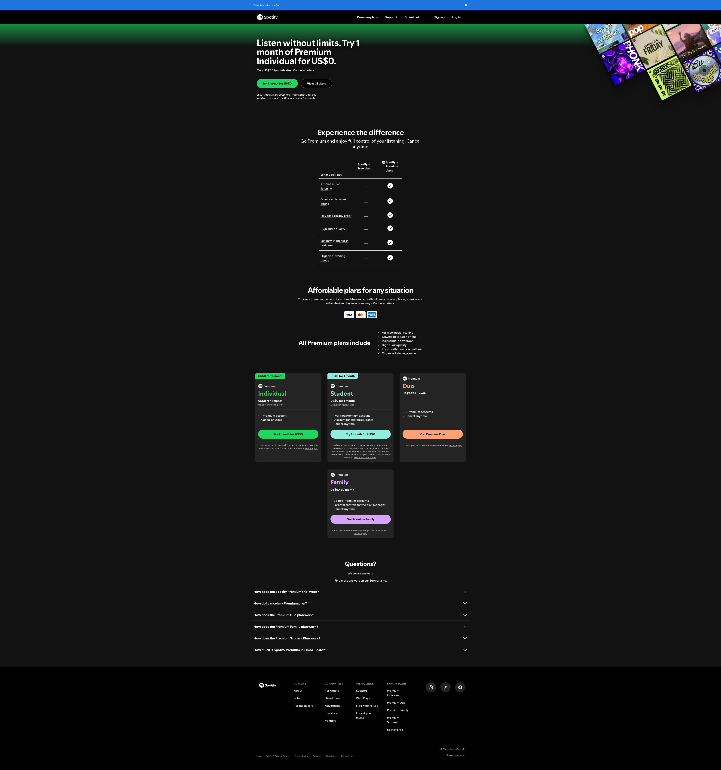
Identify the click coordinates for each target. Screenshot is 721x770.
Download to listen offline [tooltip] (333, 201)
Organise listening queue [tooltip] (333, 258)
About (298, 690)
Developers (332, 698)
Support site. (378, 580)
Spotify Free (395, 730)
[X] (445, 687)
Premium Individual (393, 692)
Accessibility (347, 756)
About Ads (331, 756)
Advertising (333, 706)
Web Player (364, 698)
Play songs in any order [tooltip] (336, 216)
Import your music (364, 715)
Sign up (439, 17)
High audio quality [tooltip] (333, 229)
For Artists (332, 690)
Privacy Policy (301, 756)
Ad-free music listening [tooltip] (330, 186)
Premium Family (398, 710)
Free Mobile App (367, 706)
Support (391, 17)
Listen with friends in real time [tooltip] (334, 243)
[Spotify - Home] (268, 17)
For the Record (304, 706)
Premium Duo (396, 702)
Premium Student (393, 720)
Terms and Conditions (365, 457)
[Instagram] (431, 687)
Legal (258, 756)
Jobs (297, 698)
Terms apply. (309, 98)
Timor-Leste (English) (454, 749)
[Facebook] (460, 687)
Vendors (330, 721)
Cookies (317, 756)
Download (411, 17)
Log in (456, 17)
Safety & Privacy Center (278, 756)
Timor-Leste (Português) (266, 5)
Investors (331, 713)
